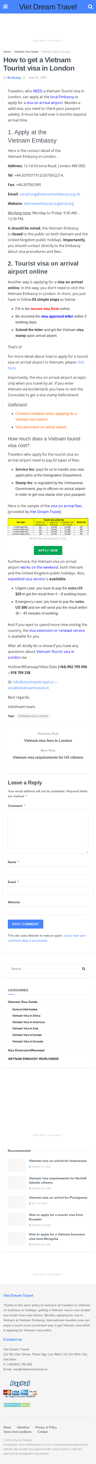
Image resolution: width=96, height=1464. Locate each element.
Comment (16, 805)
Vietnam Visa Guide (26, 51)
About (7, 1427)
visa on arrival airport (45, 102)
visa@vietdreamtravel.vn (28, 687)
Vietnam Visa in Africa (26, 1015)
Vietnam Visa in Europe (56, 51)
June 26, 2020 (37, 77)
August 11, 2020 (41, 1225)
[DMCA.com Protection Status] (17, 1404)
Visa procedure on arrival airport (40, 427)
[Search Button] (83, 968)
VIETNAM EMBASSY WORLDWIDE (33, 1059)
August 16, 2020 (41, 1244)
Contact (43, 1432)
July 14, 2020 (39, 1203)
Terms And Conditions (17, 1432)
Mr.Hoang (14, 77)
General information (25, 1009)
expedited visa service (26, 578)
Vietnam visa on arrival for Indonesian (58, 1161)
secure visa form (45, 309)
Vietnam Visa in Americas (28, 1022)
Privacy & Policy (46, 1427)
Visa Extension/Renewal (26, 1050)
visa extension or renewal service (57, 630)
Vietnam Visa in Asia (25, 1028)
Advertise (23, 1427)
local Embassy (62, 96)
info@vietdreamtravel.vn (33, 682)
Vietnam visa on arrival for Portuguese (58, 1197)
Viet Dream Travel (48, 7)
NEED (37, 91)
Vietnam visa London (33, 716)
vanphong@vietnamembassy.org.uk (50, 194)
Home (7, 51)
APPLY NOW (48, 550)
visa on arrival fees (66, 505)
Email (13, 882)
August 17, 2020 (41, 1166)
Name (13, 862)
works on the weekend (39, 567)
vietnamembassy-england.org (49, 203)
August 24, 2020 (41, 1188)
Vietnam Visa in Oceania (27, 1041)
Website (14, 902)
